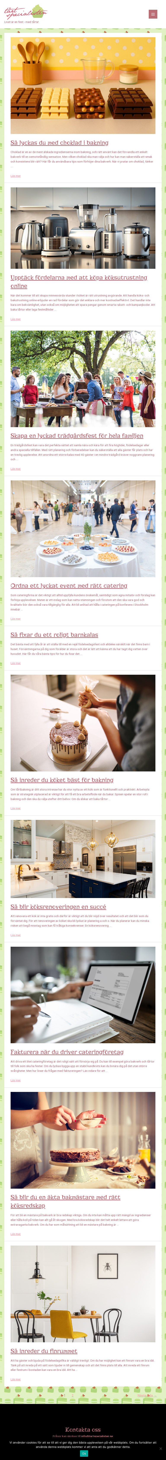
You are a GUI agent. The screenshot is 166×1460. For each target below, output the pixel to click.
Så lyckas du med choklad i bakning (60, 142)
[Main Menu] (153, 14)
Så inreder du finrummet (44, 1351)
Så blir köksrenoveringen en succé (58, 907)
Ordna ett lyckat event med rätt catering (69, 585)
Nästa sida (147, 1395)
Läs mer (16, 175)
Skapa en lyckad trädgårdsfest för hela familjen (77, 435)
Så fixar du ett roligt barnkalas (54, 635)
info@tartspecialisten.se (97, 1436)
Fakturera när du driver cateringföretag (67, 1052)
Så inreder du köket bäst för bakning (62, 780)
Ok (84, 1453)
